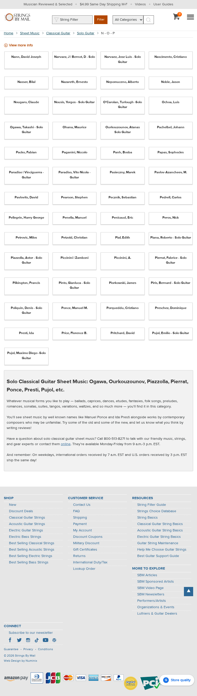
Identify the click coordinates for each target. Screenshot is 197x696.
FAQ (76, 511)
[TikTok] (37, 641)
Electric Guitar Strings (26, 530)
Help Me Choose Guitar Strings (161, 549)
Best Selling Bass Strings (28, 562)
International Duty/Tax (90, 562)
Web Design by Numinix (20, 660)
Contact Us (82, 505)
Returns (79, 556)
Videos (140, 4)
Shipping (80, 517)
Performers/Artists (151, 601)
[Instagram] (28, 641)
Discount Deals (21, 511)
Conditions (45, 649)
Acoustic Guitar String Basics (160, 530)
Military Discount (86, 543)
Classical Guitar (58, 33)
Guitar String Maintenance (157, 543)
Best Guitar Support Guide (158, 556)
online (66, 444)
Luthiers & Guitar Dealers (157, 613)
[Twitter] (19, 641)
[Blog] (54, 641)
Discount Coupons (88, 537)
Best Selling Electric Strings (30, 556)
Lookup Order (84, 569)
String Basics (147, 517)
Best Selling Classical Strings (31, 543)
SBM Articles (147, 575)
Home (8, 33)
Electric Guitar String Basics (159, 537)
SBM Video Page (150, 588)
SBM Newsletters (150, 594)
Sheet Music (30, 33)
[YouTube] (45, 641)
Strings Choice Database (156, 511)
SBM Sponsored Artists (155, 581)
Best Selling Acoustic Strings (31, 549)
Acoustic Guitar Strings (27, 524)
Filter (100, 19)
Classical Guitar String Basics (160, 524)
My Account (82, 530)
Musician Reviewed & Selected (48, 4)
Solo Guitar (85, 33)
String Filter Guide (151, 505)
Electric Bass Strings (25, 537)
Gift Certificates (85, 549)
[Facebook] (10, 641)
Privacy (28, 649)
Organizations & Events (155, 607)
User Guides (163, 4)
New (12, 505)
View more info (21, 45)
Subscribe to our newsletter (31, 633)
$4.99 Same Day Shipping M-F (103, 4)
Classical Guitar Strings (27, 517)
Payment (80, 524)
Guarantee (11, 649)
